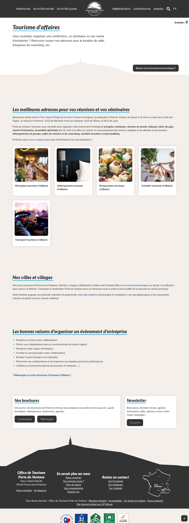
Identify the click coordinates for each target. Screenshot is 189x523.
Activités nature (43, 8)
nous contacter (37, 139)
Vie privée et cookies (134, 501)
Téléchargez (47, 419)
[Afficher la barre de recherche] (168, 9)
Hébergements (121, 8)
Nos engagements (73, 488)
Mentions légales (98, 501)
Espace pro (73, 492)
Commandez (25, 419)
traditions (93, 295)
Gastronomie (142, 8)
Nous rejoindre (24, 490)
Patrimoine (23, 8)
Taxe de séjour (73, 485)
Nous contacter (73, 477)
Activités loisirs (67, 8)
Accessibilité (115, 501)
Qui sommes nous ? (73, 481)
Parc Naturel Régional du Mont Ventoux (61, 117)
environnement (133, 285)
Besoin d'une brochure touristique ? (156, 68)
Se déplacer (40, 490)
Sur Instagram (115, 485)
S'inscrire (135, 422)
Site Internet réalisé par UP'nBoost (94, 504)
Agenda (158, 8)
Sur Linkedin (115, 488)
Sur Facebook (115, 481)
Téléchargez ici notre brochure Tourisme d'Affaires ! (42, 375)
